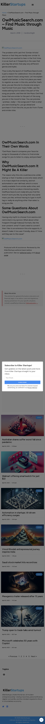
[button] (32, 4)
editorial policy (26, 253)
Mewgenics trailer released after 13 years (22, 596)
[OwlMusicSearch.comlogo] (22, 238)
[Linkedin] (7, 706)
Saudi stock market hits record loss (19, 562)
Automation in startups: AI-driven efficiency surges (18, 514)
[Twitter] (3, 706)
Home (4, 13)
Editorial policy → (32, 303)
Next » (34, 656)
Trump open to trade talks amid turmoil (21, 630)
